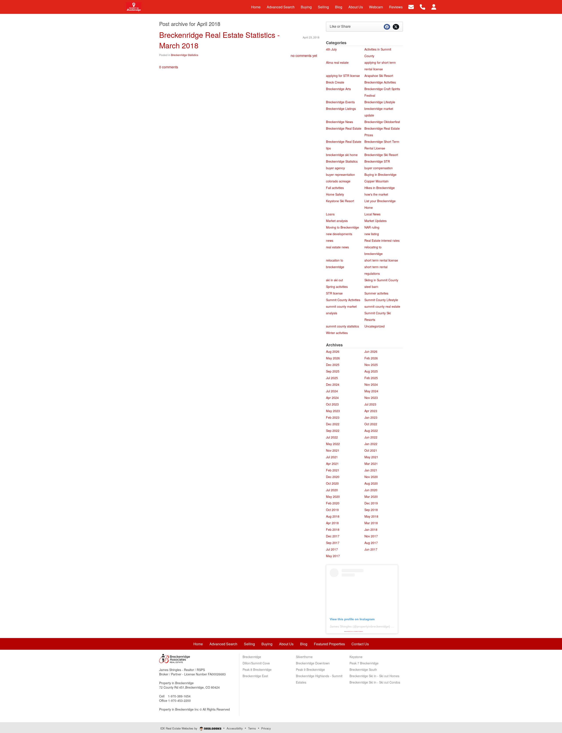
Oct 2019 (332, 509)
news (329, 240)
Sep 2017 (332, 542)
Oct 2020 (332, 483)
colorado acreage (338, 181)
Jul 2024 (332, 391)
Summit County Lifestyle (381, 300)
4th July (331, 49)
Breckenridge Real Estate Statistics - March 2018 (219, 40)
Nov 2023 (371, 397)
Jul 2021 (332, 457)
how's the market (376, 194)
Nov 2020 (371, 477)
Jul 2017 (332, 549)
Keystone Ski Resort (340, 201)
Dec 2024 (332, 384)
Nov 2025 (371, 364)
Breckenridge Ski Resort (381, 155)
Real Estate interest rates (382, 240)
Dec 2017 (332, 536)
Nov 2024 (371, 384)
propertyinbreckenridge (373, 626)
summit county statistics (342, 326)
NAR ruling (371, 227)
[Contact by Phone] (422, 6)
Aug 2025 (371, 371)
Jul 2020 (332, 490)
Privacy (266, 728)
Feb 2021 (332, 470)
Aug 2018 (332, 516)
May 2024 (371, 391)
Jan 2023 (370, 417)
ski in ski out (334, 280)
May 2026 (333, 358)
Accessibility (235, 728)
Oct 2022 (370, 424)
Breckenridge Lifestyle (379, 102)
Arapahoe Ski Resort (378, 75)
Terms (252, 728)
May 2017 (333, 556)
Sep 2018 (371, 509)
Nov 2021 (332, 450)
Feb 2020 (332, 503)
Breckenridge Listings (341, 108)
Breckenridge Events (340, 102)
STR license (334, 293)
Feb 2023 (332, 417)
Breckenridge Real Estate (343, 128)
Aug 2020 (371, 483)
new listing (371, 234)
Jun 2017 (370, 549)
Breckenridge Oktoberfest (382, 122)
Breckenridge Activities (380, 82)
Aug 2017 (371, 542)
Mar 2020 (371, 496)
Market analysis (337, 220)
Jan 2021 (370, 470)
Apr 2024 (332, 397)
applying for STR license (343, 75)
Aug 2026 (332, 351)
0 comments (168, 66)
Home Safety (335, 194)
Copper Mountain (376, 181)
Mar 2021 (371, 463)
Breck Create (335, 82)
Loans (330, 214)
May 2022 (333, 444)
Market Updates (375, 220)
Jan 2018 (370, 529)
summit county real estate (382, 306)
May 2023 (333, 411)
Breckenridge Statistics (184, 55)
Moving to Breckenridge (342, 227)
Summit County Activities (343, 300)
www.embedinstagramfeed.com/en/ (350, 631)
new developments (339, 234)
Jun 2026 (370, 351)
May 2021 (371, 457)
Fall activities (335, 188)
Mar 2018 (371, 523)
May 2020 (333, 496)
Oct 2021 (370, 450)
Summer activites (376, 293)
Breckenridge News (339, 122)
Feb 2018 (332, 529)
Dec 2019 (371, 503)
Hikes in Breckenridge (379, 188)
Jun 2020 (370, 490)
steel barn (371, 286)
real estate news (337, 247)
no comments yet (304, 55)
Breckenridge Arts (338, 89)
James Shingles (341, 626)
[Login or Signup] (433, 6)
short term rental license (381, 260)
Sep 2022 (332, 430)
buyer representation (340, 174)
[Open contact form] (411, 6)
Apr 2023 (370, 411)
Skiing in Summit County (381, 280)
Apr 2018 (332, 523)
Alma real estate (337, 62)
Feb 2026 (371, 358)
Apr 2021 (332, 463)
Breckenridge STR (377, 161)
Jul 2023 (370, 404)
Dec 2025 (332, 364)
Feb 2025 (371, 378)
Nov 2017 (371, 536)
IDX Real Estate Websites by (179, 728)
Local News (372, 214)
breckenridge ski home (342, 155)
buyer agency (335, 168)
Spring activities (337, 286)
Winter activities (337, 333)
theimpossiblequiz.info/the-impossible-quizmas (358, 631)
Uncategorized (374, 326)
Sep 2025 (332, 371)
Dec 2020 (332, 477)
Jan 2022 (370, 444)
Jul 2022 (332, 437)
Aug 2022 (371, 430)
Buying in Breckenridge (380, 174)
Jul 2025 (332, 378)
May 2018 (371, 516)
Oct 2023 (332, 404)
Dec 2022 (332, 424)
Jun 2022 (370, 437)
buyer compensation (378, 168)
